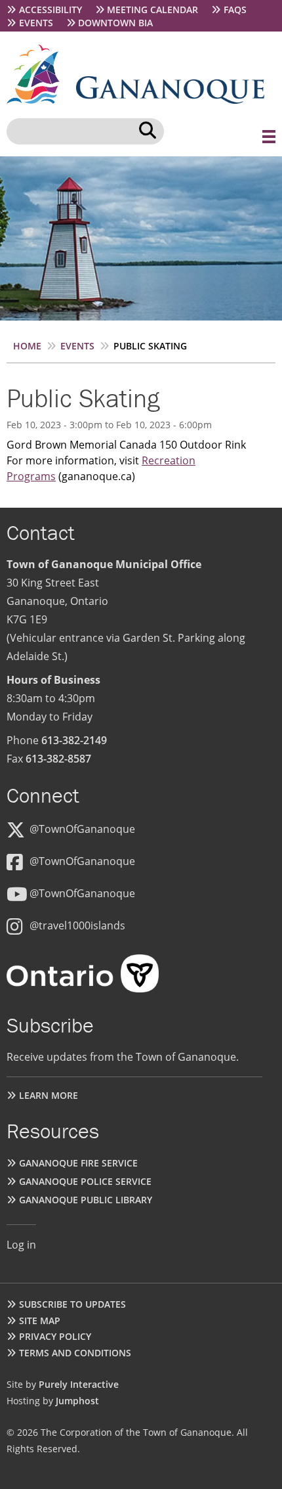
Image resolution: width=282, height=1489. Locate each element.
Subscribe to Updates (72, 1304)
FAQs (235, 9)
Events (36, 22)
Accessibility (50, 9)
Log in (21, 1244)
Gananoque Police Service (85, 1181)
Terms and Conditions (75, 1352)
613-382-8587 (58, 758)
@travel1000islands (77, 925)
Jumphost (77, 1400)
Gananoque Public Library (85, 1199)
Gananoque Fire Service (78, 1163)
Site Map (39, 1320)
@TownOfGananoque (82, 829)
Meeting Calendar (152, 9)
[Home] (41, 100)
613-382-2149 (74, 740)
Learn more (48, 1095)
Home (27, 346)
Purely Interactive (79, 1384)
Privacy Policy (55, 1336)
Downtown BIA (115, 22)
